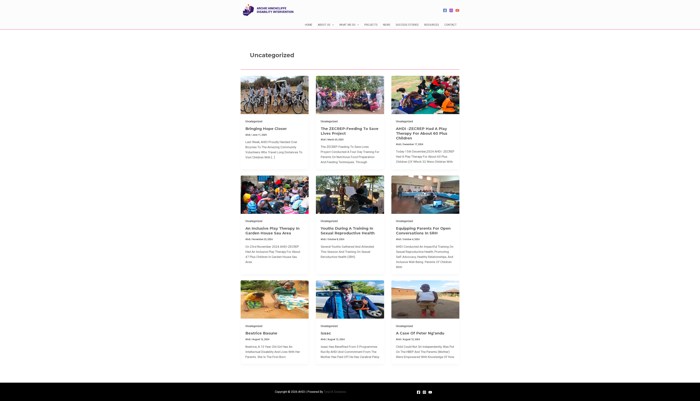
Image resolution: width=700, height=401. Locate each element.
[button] (332, 24)
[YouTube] (457, 10)
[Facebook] (445, 10)
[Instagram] (451, 10)
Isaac (326, 333)
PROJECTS (371, 24)
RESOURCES (431, 24)
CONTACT (450, 24)
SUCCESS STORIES (407, 24)
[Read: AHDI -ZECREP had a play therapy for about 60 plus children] (425, 94)
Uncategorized (253, 121)
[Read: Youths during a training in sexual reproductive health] (350, 194)
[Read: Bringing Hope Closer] (275, 94)
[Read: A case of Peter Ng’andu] (425, 299)
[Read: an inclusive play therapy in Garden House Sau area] (275, 194)
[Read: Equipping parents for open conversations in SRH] (425, 194)
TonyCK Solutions (335, 392)
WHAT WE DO (347, 24)
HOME (308, 24)
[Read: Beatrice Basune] (275, 299)
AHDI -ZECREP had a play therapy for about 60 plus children (421, 133)
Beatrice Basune (261, 333)
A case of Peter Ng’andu (420, 333)
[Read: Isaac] (350, 299)
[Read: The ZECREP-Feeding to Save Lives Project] (350, 94)
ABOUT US (324, 24)
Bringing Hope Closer (266, 128)
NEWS (386, 24)
